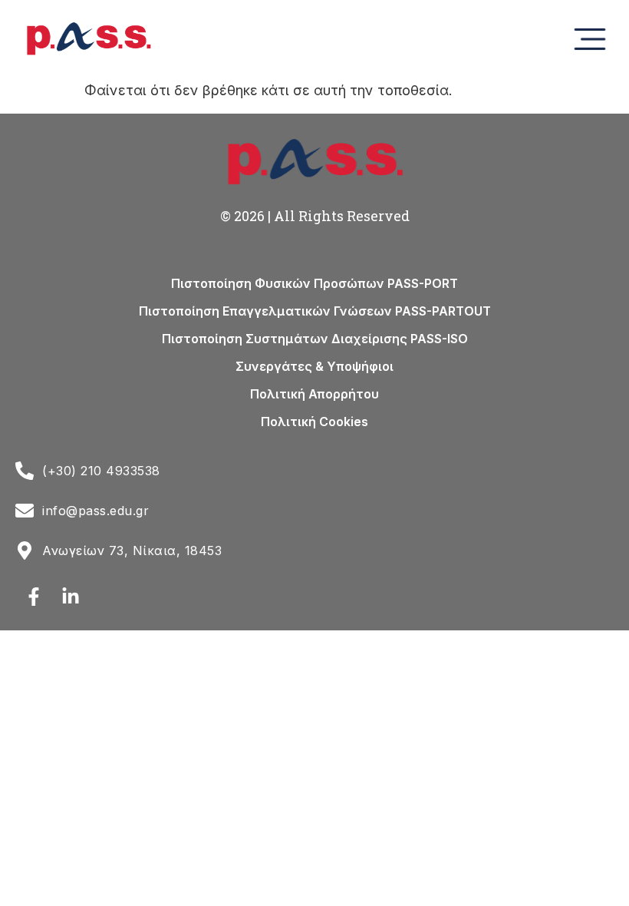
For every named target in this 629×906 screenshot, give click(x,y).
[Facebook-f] (33, 596)
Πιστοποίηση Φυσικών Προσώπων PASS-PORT (314, 283)
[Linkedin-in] (70, 596)
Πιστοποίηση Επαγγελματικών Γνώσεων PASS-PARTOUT (315, 311)
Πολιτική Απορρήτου (314, 394)
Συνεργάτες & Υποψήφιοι (314, 366)
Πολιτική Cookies (314, 421)
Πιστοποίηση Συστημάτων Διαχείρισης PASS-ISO (315, 338)
